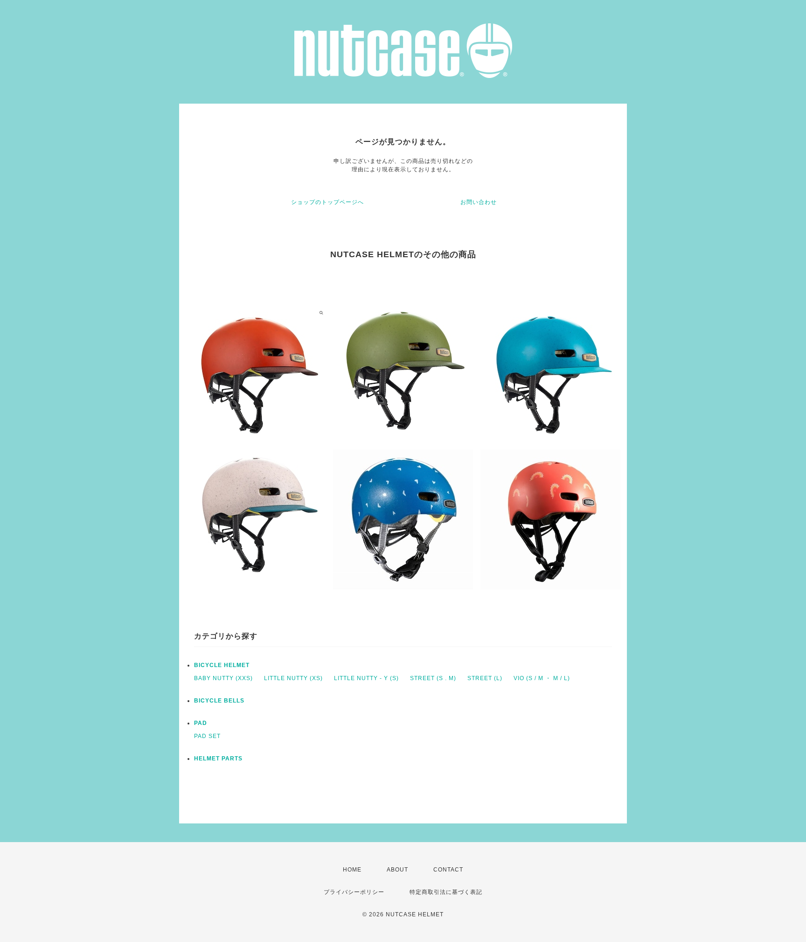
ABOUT (397, 869)
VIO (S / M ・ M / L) (542, 678)
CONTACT (448, 869)
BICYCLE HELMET (222, 665)
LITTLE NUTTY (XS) (293, 678)
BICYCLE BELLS (219, 700)
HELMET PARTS (218, 758)
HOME (352, 869)
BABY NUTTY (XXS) (223, 678)
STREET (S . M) (433, 678)
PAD (200, 723)
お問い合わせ (478, 202)
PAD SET (207, 736)
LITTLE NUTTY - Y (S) (366, 678)
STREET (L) (484, 678)
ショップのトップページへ (327, 202)
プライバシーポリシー (354, 892)
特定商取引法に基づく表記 (446, 892)
